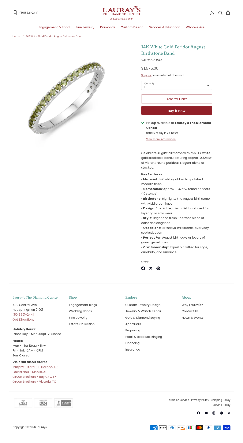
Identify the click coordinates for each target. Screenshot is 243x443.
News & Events (193, 317)
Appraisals (133, 324)
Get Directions (23, 319)
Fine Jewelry (85, 27)
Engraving (132, 330)
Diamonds (107, 27)
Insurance (132, 349)
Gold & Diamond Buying (142, 317)
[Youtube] (206, 413)
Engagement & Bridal (54, 27)
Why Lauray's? (192, 305)
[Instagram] (214, 413)
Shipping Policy (220, 400)
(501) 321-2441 (23, 314)
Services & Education (164, 27)
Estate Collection (82, 324)
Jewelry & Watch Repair (143, 311)
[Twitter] (229, 413)
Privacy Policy (200, 400)
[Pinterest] (221, 413)
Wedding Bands (80, 311)
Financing (132, 343)
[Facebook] (198, 413)
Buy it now (176, 110)
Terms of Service (178, 400)
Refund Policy (221, 405)
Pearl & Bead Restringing (143, 337)
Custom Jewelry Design (142, 305)
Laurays (42, 427)
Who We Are (195, 27)
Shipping (146, 75)
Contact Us (190, 311)
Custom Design (132, 27)
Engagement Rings (83, 305)
